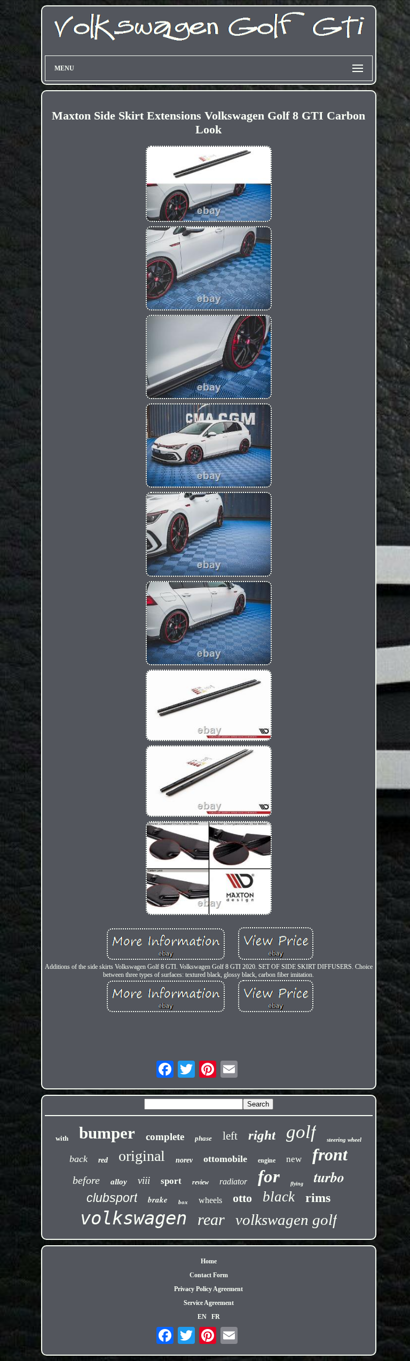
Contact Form (209, 1275)
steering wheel (344, 1139)
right (261, 1135)
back (78, 1158)
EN (202, 1316)
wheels (210, 1200)
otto (242, 1198)
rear (211, 1219)
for (269, 1176)
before (86, 1180)
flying (296, 1184)
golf (301, 1131)
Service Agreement (209, 1303)
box (183, 1202)
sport (171, 1181)
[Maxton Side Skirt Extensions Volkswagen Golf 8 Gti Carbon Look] (209, 185)
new (294, 1159)
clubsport (111, 1198)
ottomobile (225, 1158)
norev (184, 1160)
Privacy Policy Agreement (208, 1289)
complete (165, 1136)
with (62, 1138)
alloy (119, 1181)
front (330, 1154)
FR (215, 1316)
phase (203, 1138)
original (142, 1156)
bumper (107, 1133)
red (103, 1160)
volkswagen (133, 1218)
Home (209, 1261)
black (279, 1197)
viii (144, 1180)
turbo (329, 1177)
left (230, 1135)
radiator (233, 1181)
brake (158, 1199)
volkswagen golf (286, 1219)
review (200, 1182)
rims (317, 1198)
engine (266, 1160)
